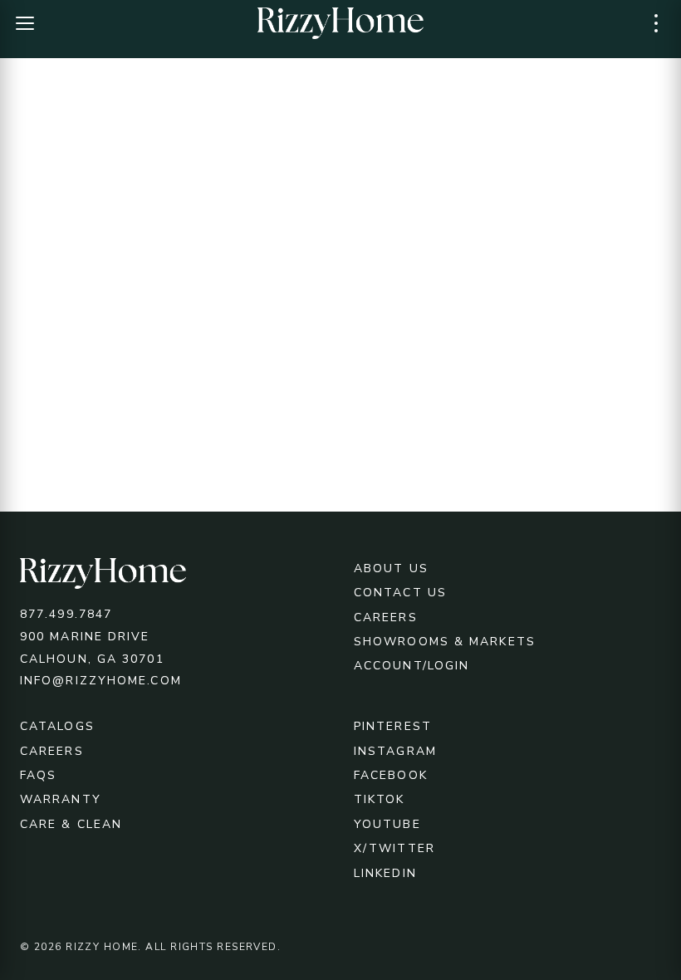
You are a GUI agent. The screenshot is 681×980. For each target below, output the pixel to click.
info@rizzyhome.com (101, 680)
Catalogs (57, 726)
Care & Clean (71, 824)
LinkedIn (385, 873)
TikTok (379, 799)
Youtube (387, 824)
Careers (386, 617)
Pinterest (393, 726)
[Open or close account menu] (656, 23)
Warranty (60, 799)
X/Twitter (394, 848)
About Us (391, 568)
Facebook (391, 775)
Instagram (395, 751)
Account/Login (411, 666)
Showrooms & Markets (445, 641)
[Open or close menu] (25, 23)
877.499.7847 (66, 614)
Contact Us (400, 592)
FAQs (38, 775)
